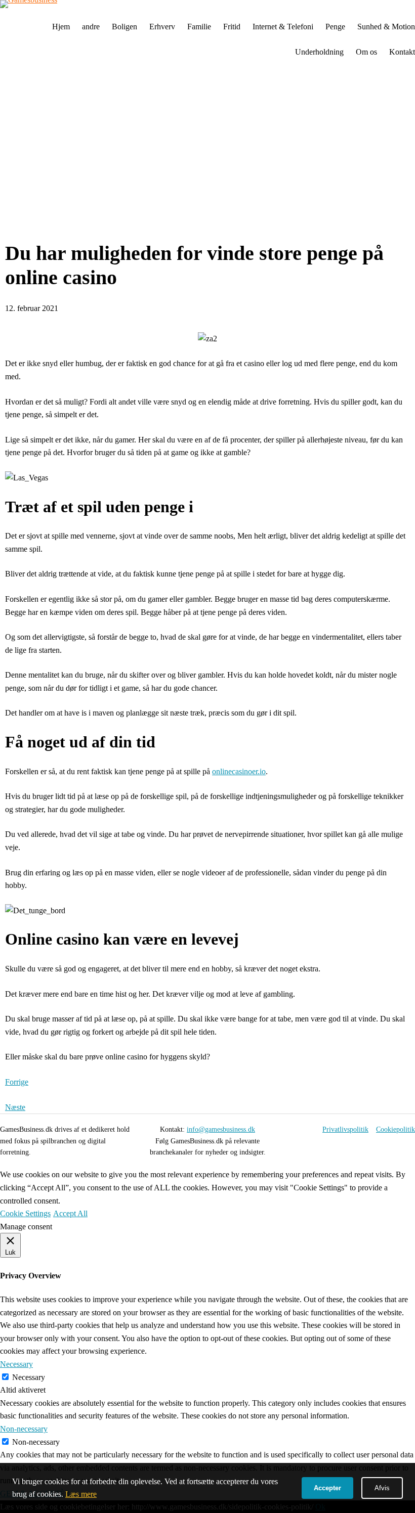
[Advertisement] (207, 153)
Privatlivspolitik (345, 1129)
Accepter (327, 1488)
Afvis (382, 1488)
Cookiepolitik (395, 1129)
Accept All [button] (70, 1213)
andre (91, 26)
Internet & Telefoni (283, 26)
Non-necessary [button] (24, 1429)
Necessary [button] (16, 1364)
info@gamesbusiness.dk (221, 1129)
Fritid (231, 26)
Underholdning (319, 52)
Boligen (124, 26)
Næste (15, 1107)
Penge (335, 26)
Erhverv (162, 26)
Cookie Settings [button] (25, 1213)
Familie (199, 26)
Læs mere (81, 1494)
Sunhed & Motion (386, 26)
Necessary (28, 1377)
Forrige (16, 1082)
